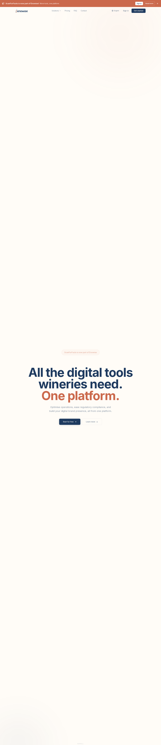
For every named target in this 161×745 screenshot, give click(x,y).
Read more (149, 3)
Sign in (139, 3)
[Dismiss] (157, 3)
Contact (84, 11)
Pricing (67, 11)
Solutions (55, 11)
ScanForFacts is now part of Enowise (80, 352)
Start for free (68, 422)
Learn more (90, 422)
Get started (138, 11)
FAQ (75, 11)
